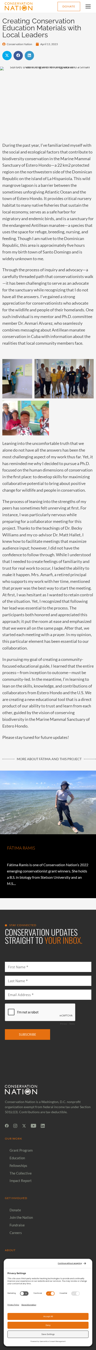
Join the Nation (21, 1217)
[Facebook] (7, 1126)
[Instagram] (15, 1126)
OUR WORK (13, 1138)
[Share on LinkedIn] (29, 55)
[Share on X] (7, 55)
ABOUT (10, 1250)
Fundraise (17, 1225)
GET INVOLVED (16, 1198)
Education (17, 1158)
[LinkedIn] (43, 1126)
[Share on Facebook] (18, 55)
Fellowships (18, 1165)
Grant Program (21, 1150)
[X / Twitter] (24, 1126)
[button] (48, 352)
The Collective (21, 1173)
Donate (68, 6)
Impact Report (21, 1180)
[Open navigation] (88, 6)
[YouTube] (33, 1126)
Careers (16, 1233)
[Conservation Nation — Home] (18, 6)
